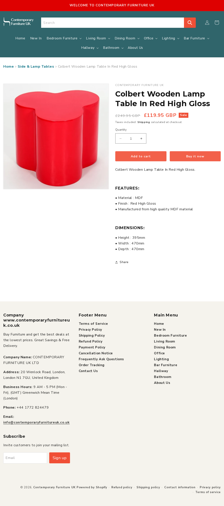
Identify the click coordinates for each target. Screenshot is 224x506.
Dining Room (165, 347)
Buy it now (195, 156)
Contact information (179, 487)
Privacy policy (210, 487)
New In (160, 329)
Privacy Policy (90, 329)
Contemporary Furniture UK (54, 487)
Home (8, 66)
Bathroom (162, 377)
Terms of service (208, 492)
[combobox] (112, 23)
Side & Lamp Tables (36, 66)
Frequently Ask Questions (101, 359)
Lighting (161, 359)
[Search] (190, 23)
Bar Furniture (165, 365)
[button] (217, 22)
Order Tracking (92, 365)
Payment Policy (92, 347)
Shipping (143, 122)
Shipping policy (148, 487)
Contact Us (88, 371)
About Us (162, 383)
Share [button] (124, 262)
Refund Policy (91, 341)
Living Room (164, 341)
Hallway (161, 371)
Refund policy (121, 487)
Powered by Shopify (92, 487)
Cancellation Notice (96, 353)
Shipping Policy (92, 335)
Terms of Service (93, 324)
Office (159, 353)
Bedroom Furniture (170, 335)
